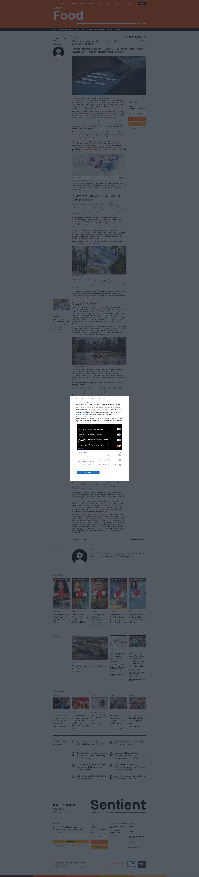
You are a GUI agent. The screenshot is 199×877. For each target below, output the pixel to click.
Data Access (99, 478)
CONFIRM (88, 472)
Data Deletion (90, 478)
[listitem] (99, 426)
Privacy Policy (108, 478)
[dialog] (99, 438)
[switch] (119, 429)
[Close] (126, 399)
